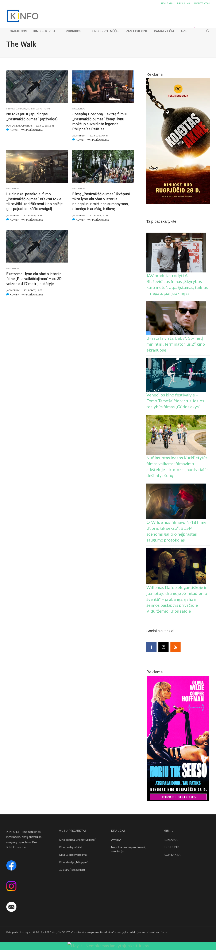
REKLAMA (167, 3)
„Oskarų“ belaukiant (72, 869)
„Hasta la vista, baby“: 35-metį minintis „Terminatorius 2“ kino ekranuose (175, 344)
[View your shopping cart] (199, 31)
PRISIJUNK (183, 3)
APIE (184, 31)
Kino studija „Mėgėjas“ (74, 862)
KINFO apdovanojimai (73, 854)
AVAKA (116, 839)
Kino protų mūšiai (70, 847)
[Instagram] (163, 647)
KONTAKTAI (202, 3)
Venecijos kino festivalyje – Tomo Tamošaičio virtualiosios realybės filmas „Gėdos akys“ (175, 400)
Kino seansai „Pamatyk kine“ (77, 839)
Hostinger (25, 932)
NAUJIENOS (18, 31)
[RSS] (175, 647)
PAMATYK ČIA (164, 31)
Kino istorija (44, 31)
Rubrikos (73, 31)
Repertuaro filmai (38, 108)
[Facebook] (151, 647)
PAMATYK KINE (137, 31)
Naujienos (78, 108)
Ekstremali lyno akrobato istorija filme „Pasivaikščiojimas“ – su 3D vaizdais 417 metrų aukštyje (34, 279)
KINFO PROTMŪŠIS (105, 31)
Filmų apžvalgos (16, 108)
